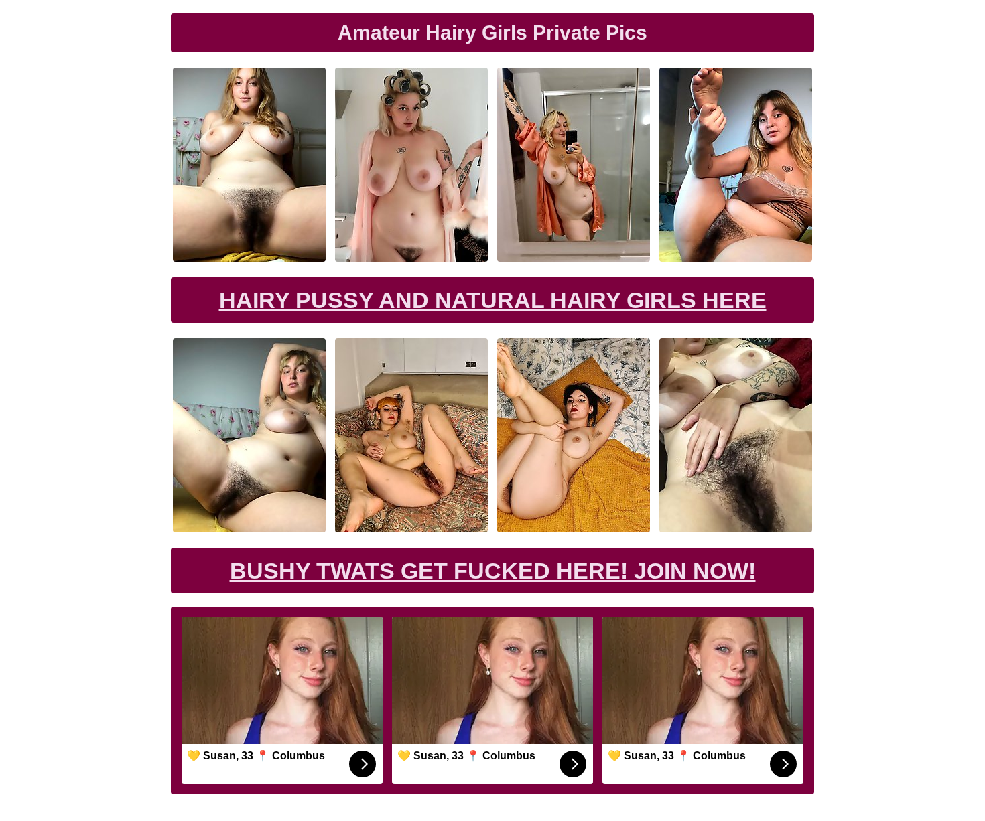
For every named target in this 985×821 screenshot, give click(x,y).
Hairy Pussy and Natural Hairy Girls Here (493, 300)
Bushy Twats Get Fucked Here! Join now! (493, 570)
